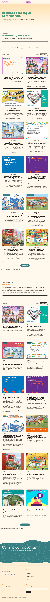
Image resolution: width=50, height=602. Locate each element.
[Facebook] (3, 574)
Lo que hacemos (29, 575)
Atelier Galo (25, 599)
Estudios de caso (8, 47)
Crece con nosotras (30, 576)
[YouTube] (14, 574)
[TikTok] (11, 574)
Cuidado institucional (29, 47)
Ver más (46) (25, 524)
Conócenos (28, 573)
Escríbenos (6, 554)
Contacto (28, 581)
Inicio (27, 571)
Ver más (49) (25, 265)
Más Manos (10, 599)
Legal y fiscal (18, 47)
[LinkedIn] (6, 574)
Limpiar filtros (5, 50)
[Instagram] (9, 574)
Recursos (28, 578)
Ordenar (37, 54)
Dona (28, 2)
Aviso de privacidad (6, 586)
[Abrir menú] (46, 2)
